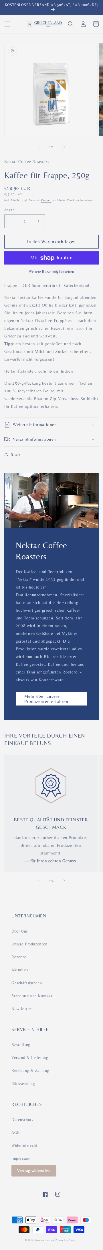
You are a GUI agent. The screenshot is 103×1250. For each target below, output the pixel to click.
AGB (15, 1132)
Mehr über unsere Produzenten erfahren (46, 699)
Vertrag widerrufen (34, 1170)
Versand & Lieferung (29, 1057)
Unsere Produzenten (29, 944)
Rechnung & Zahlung (30, 1070)
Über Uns (19, 931)
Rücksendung (23, 1083)
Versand (46, 200)
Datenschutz (22, 1119)
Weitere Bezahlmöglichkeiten (51, 272)
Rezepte (18, 957)
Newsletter (21, 1008)
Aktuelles (19, 969)
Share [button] (16, 454)
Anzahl (9, 210)
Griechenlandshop (45, 1240)
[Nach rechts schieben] (64, 147)
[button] (7, 24)
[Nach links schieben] (39, 147)
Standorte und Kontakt (32, 995)
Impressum (20, 1158)
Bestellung (20, 1044)
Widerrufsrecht (24, 1145)
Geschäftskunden (26, 983)
